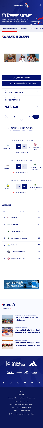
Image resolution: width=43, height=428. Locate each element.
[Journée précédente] (6, 116)
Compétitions (11, 20)
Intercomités (24, 340)
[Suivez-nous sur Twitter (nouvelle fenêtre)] (18, 382)
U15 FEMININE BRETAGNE (20, 22)
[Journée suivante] (21, 120)
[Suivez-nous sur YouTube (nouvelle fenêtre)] (25, 382)
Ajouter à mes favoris (23, 78)
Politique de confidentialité (21, 408)
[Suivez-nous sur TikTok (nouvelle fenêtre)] (39, 382)
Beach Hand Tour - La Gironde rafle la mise (26, 318)
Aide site (21, 395)
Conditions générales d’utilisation (21, 404)
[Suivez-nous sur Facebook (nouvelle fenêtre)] (3, 382)
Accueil (4, 20)
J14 (36, 116)
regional (26, 20)
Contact (21, 391)
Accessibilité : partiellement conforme (21, 398)
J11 (15, 116)
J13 (29, 116)
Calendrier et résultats (9, 28)
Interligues (24, 327)
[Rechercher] (40, 5)
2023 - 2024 (19, 20)
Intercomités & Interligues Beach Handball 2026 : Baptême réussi (27, 331)
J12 (22, 116)
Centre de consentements (22, 411)
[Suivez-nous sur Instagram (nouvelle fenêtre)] (11, 382)
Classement (24, 28)
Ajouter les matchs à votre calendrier (23, 83)
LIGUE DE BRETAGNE (7, 22)
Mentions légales (21, 401)
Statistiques (34, 28)
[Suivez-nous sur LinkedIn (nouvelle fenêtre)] (32, 382)
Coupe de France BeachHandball (29, 315)
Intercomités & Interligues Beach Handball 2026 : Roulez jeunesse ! (27, 345)
